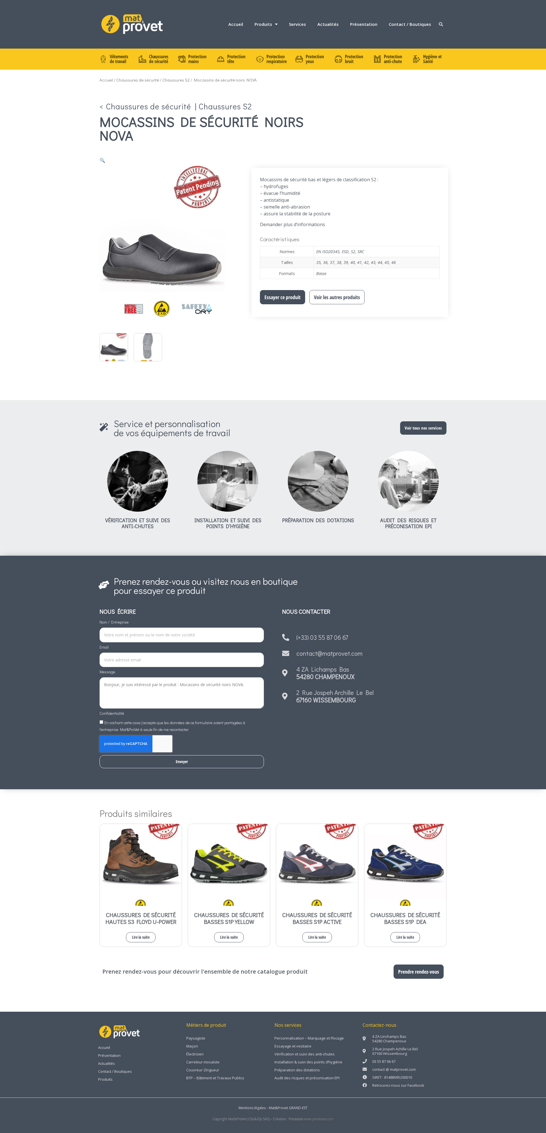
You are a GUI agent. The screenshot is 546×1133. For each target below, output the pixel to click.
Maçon (192, 1046)
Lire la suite (141, 937)
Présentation (363, 24)
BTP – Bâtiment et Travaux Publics (215, 1077)
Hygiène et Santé (432, 58)
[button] (441, 24)
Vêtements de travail (119, 58)
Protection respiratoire (276, 58)
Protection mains (197, 58)
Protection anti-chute (393, 58)
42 (366, 262)
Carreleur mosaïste (203, 1062)
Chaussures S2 (176, 80)
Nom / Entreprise (114, 622)
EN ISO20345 (328, 251)
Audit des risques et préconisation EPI (408, 523)
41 (359, 262)
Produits (263, 24)
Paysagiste (195, 1038)
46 (393, 262)
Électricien (195, 1054)
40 (352, 262)
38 (339, 262)
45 (386, 262)
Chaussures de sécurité (158, 58)
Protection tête (236, 58)
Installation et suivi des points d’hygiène (228, 523)
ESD (345, 251)
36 (325, 262)
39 (346, 262)
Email (104, 647)
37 (332, 262)
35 (318, 262)
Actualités (328, 24)
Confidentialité (112, 713)
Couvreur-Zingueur (202, 1069)
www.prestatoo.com (319, 1119)
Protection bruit (354, 58)
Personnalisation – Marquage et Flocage (309, 1038)
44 (380, 262)
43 (373, 262)
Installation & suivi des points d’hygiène (308, 1062)
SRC (360, 251)
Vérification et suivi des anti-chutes (137, 523)
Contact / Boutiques (410, 24)
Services (297, 24)
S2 (353, 251)
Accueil (235, 24)
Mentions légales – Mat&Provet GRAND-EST (273, 1107)
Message (107, 672)
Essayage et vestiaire (292, 1046)
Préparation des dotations (318, 520)
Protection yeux (315, 58)
